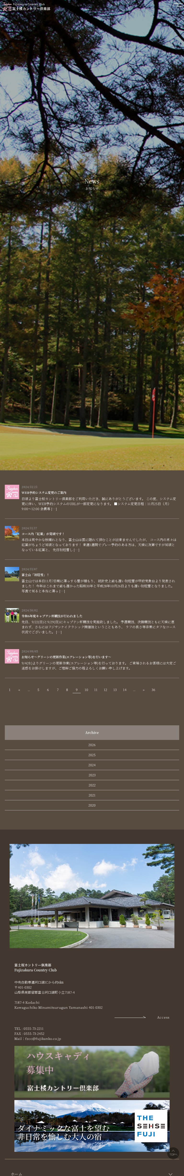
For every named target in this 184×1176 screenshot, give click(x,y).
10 (86, 689)
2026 (92, 744)
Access (163, 1017)
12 (105, 689)
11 (96, 689)
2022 (92, 785)
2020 (92, 805)
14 (124, 689)
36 (153, 689)
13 (115, 689)
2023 (92, 774)
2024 (92, 764)
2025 (92, 754)
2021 (92, 795)
